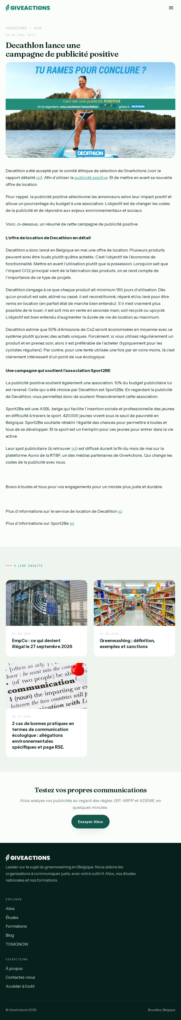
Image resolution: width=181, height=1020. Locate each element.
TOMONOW (17, 944)
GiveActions (16, 27)
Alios (10, 908)
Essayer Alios (90, 821)
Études (12, 917)
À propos (14, 968)
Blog (38, 27)
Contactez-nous (20, 977)
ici (38, 177)
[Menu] (171, 7)
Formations (16, 926)
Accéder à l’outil (20, 986)
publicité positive (90, 177)
